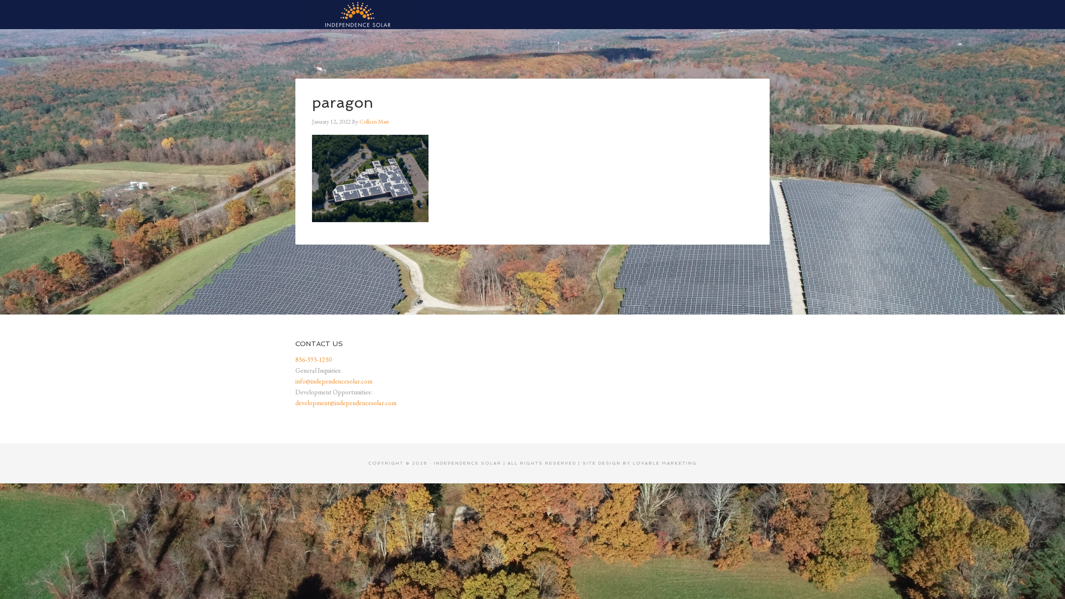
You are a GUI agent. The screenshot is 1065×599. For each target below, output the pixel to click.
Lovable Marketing (665, 463)
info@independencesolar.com (333, 381)
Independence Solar (357, 14)
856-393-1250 (313, 359)
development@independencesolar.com (345, 403)
